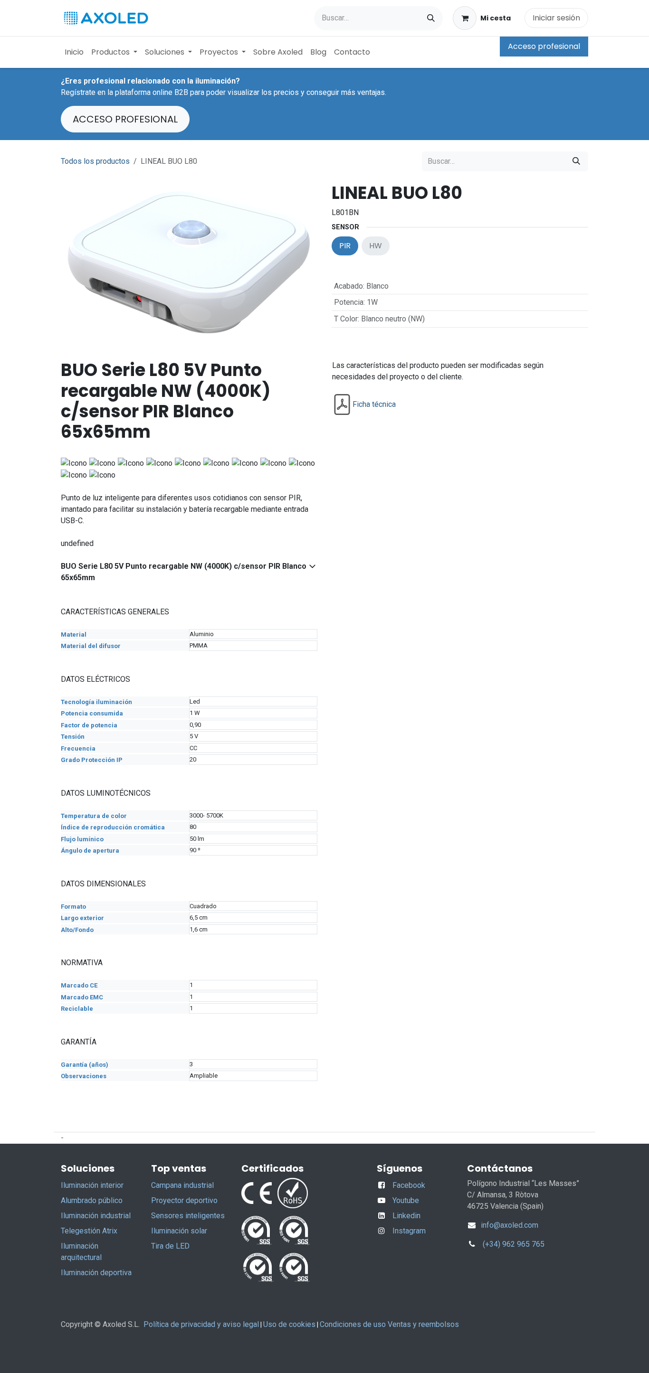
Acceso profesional (544, 46)
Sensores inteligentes (188, 1215)
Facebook (408, 1185)
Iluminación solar (179, 1230)
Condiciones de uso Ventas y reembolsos (389, 1324)
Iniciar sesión (556, 17)
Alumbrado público (92, 1200)
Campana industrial (182, 1185)
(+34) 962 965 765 (513, 1244)
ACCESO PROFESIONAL (125, 119)
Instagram (409, 1230)
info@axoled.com (508, 1225)
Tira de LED (170, 1246)
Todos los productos (95, 161)
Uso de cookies (289, 1324)
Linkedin (406, 1215)
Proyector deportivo (184, 1200)
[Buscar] (431, 18)
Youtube (405, 1200)
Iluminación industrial (96, 1215)
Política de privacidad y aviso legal (201, 1324)
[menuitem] (74, 52)
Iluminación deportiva (96, 1272)
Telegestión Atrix (89, 1230)
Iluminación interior (92, 1185)
